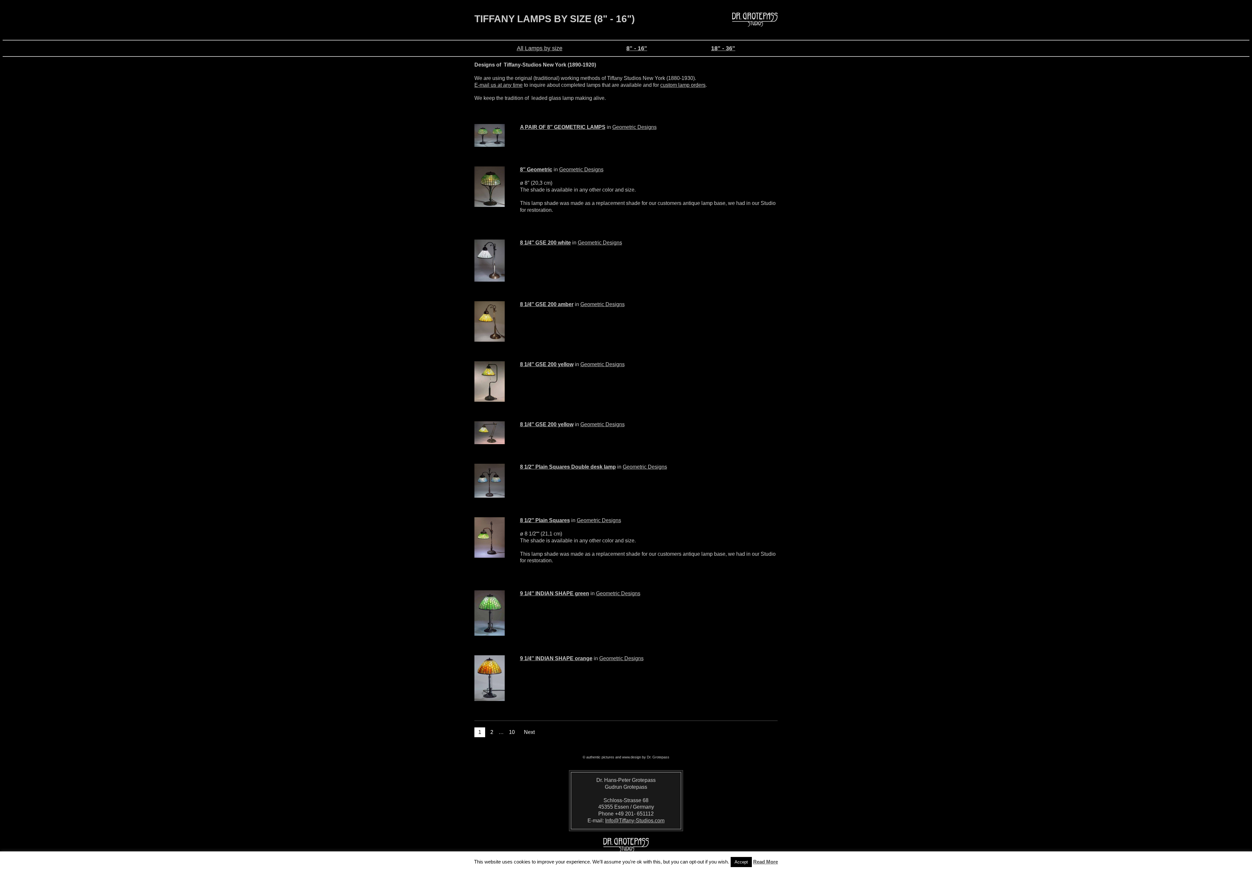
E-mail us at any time (498, 85)
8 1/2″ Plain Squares (545, 520)
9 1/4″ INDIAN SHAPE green (554, 593)
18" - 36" (723, 48)
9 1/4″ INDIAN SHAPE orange (556, 658)
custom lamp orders (683, 85)
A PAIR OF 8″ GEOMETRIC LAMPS (562, 127)
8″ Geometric (536, 169)
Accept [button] (741, 862)
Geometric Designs (634, 127)
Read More (765, 861)
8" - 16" (636, 48)
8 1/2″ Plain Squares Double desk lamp (568, 467)
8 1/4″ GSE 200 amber (547, 304)
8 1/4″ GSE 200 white (545, 242)
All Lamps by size (539, 48)
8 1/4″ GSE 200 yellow (547, 364)
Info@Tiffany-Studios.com (634, 820)
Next (529, 732)
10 (512, 732)
